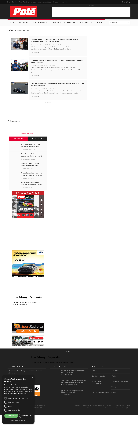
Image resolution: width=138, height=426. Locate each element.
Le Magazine (54, 23)
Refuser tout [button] (26, 415)
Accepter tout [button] (11, 415)
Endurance (115, 371)
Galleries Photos (97, 405)
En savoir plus (22, 393)
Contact (98, 23)
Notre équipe (98, 408)
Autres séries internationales (97, 382)
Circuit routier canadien (120, 381)
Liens (128, 405)
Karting (113, 387)
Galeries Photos (39, 23)
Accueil (13, 23)
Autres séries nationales (101, 392)
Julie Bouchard (57, 45)
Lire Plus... (37, 52)
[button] (18, 420)
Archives (88, 408)
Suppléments (85, 23)
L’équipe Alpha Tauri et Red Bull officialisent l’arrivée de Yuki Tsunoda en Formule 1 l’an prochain (54, 40)
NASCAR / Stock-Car (98, 376)
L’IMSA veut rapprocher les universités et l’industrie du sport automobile (30, 165)
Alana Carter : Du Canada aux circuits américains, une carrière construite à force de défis (32, 156)
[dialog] (18, 399)
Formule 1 (95, 371)
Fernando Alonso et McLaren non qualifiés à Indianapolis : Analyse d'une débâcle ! (57, 61)
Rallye (114, 376)
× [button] (32, 377)
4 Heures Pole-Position (111, 408)
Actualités (23, 23)
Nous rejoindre (126, 408)
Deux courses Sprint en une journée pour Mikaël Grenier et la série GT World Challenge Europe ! (73, 382)
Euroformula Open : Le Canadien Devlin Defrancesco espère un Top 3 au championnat (57, 84)
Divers (113, 392)
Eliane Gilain (51, 65)
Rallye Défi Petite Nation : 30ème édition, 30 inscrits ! (72, 391)
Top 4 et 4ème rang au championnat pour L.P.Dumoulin (73, 371)
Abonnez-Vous (70, 23)
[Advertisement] (48, 109)
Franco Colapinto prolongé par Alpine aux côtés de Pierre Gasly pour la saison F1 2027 (32, 175)
